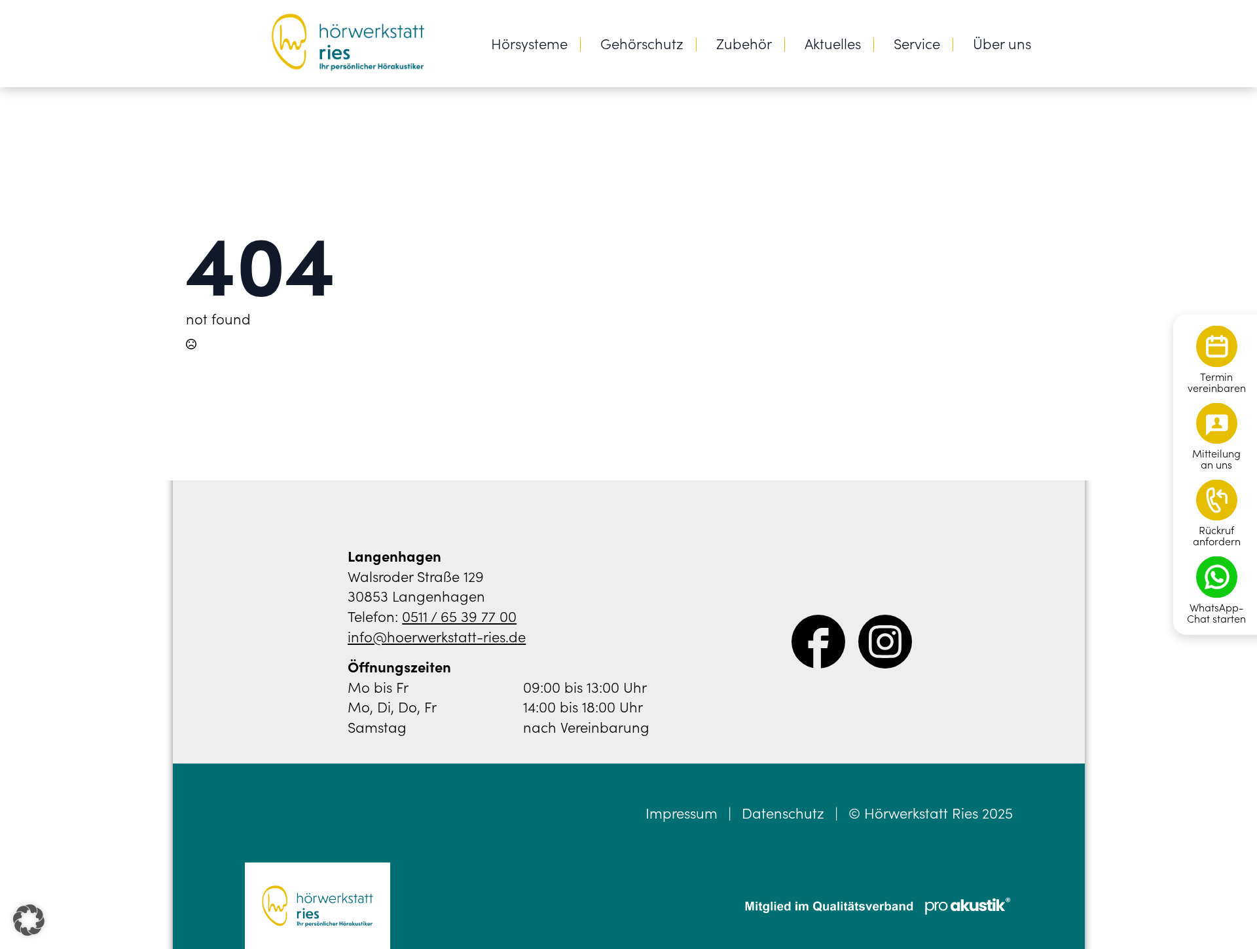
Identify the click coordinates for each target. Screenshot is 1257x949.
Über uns (1002, 43)
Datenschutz (783, 813)
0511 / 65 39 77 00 (459, 616)
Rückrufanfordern (1217, 535)
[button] (29, 920)
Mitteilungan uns (1216, 459)
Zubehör (744, 43)
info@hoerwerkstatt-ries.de (437, 636)
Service (917, 43)
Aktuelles (833, 43)
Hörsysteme (529, 43)
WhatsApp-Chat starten (1216, 613)
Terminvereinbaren (1217, 382)
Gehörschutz (641, 43)
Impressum (682, 813)
